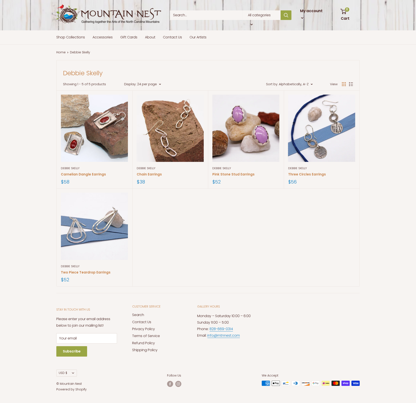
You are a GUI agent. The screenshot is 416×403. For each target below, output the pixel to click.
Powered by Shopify (71, 389)
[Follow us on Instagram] (178, 384)
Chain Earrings (149, 174)
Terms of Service (146, 335)
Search (138, 314)
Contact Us (172, 37)
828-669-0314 (221, 328)
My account (311, 10)
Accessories (103, 37)
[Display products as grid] (344, 84)
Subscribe (72, 351)
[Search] (286, 15)
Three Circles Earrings (307, 174)
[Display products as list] (351, 84)
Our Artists (198, 37)
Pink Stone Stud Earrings (233, 174)
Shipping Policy (145, 349)
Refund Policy (143, 343)
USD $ (63, 373)
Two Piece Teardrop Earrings (85, 272)
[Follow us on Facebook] (170, 384)
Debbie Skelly (70, 168)
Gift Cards (128, 37)
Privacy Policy (143, 328)
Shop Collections (70, 37)
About (150, 37)
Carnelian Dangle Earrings (83, 174)
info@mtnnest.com (223, 335)
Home (61, 52)
